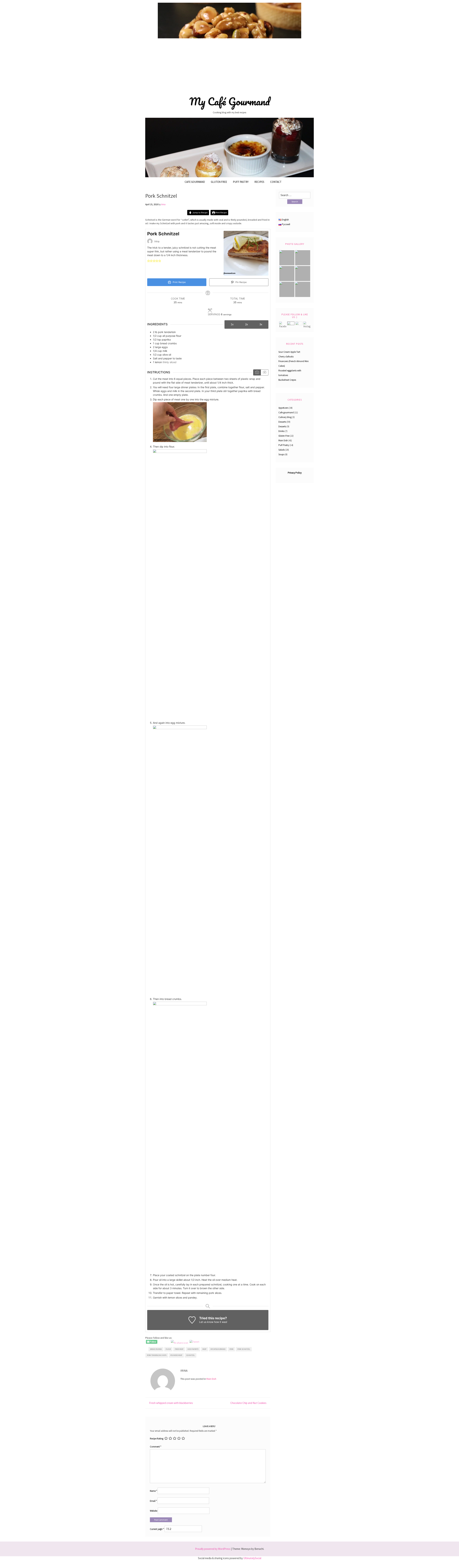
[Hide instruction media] (264, 372)
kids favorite (193, 1349)
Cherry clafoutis (286, 356)
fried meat (179, 1349)
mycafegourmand (217, 1349)
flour (168, 1349)
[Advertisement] (229, 66)
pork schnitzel (243, 1349)
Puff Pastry (241, 182)
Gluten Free (219, 182)
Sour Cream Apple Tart (289, 351)
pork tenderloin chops (156, 1355)
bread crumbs (156, 1349)
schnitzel (190, 1355)
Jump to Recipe (199, 212)
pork (231, 1349)
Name (153, 1490)
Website (153, 1510)
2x (246, 324)
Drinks (281, 431)
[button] (148, 260)
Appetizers (283, 407)
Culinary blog (285, 417)
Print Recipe (221, 212)
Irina (163, 204)
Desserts (282, 421)
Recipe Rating (156, 1438)
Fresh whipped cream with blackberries (171, 1403)
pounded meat (176, 1355)
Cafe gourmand (195, 182)
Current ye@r (157, 1529)
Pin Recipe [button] (241, 282)
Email (153, 1500)
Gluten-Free (283, 435)
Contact (275, 182)
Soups (281, 454)
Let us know (206, 1321)
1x (232, 324)
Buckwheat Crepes (287, 379)
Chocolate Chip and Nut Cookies (248, 1403)
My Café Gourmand (229, 101)
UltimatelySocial (252, 1558)
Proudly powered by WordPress (212, 1549)
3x (260, 324)
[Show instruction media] (257, 372)
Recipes (259, 182)
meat (204, 1349)
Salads (281, 449)
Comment (155, 1446)
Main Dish (211, 1378)
